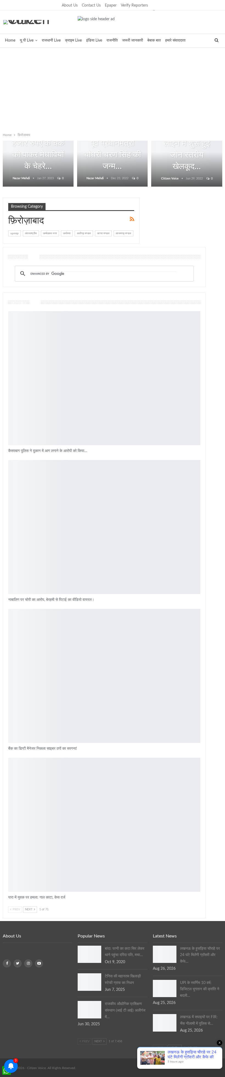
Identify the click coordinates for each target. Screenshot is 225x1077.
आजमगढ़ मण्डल (123, 233)
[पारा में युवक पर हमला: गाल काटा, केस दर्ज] (104, 825)
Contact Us (91, 5)
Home (10, 40)
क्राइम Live (73, 40)
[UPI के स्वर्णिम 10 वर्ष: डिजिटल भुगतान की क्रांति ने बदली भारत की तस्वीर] (164, 988)
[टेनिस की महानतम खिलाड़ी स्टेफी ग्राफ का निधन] (89, 982)
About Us (70, 5)
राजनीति (112, 40)
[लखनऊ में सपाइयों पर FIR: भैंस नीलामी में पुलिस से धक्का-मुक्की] (164, 1023)
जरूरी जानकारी (132, 40)
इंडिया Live (94, 40)
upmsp (14, 233)
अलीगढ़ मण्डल (84, 233)
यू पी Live (26, 40)
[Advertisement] (112, 89)
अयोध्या (67, 233)
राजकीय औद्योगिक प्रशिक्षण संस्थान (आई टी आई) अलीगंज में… (125, 1010)
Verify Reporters (134, 5)
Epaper (111, 5)
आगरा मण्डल (103, 233)
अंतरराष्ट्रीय (31, 233)
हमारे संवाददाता (175, 40)
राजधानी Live (51, 40)
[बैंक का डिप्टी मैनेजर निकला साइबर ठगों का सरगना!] (104, 676)
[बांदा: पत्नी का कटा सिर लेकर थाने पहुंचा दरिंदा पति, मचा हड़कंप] (89, 954)
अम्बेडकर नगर (50, 233)
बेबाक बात (154, 40)
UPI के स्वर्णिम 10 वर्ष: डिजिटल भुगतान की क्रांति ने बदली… (199, 989)
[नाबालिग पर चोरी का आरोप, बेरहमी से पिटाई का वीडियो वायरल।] (104, 527)
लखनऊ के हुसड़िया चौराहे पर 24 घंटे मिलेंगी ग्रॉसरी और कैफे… (200, 955)
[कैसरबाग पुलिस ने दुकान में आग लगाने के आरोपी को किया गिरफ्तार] (104, 378)
